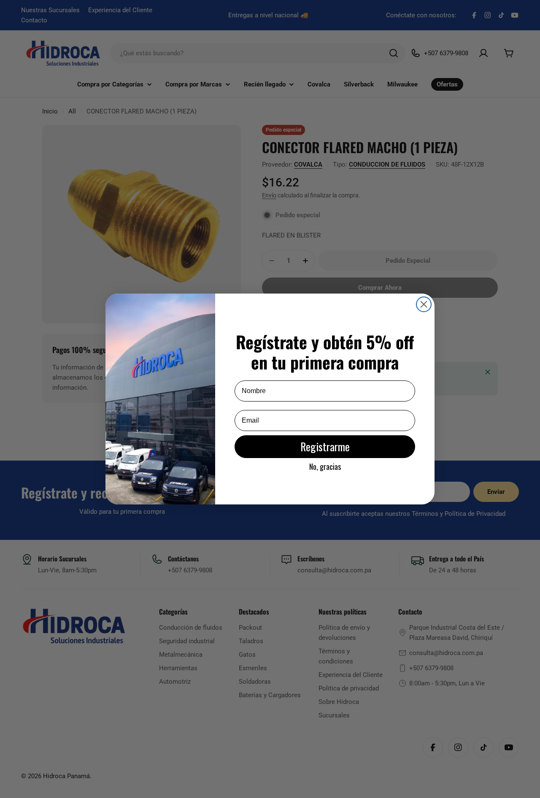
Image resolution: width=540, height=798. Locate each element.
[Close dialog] (423, 304)
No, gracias (325, 466)
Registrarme (325, 446)
